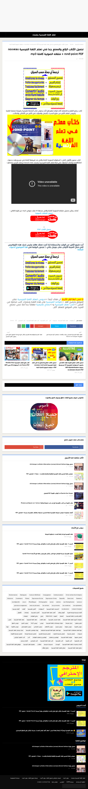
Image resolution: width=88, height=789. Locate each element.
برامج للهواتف (34, 616)
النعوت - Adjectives (51, 616)
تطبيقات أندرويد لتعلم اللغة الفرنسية (72, 619)
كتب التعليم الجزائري (19, 637)
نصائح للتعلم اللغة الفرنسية (58, 648)
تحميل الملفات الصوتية (44, 213)
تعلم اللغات (43, 619)
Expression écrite (37, 598)
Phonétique (32, 602)
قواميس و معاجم (53, 637)
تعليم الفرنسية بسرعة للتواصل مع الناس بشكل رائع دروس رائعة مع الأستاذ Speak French (47, 553)
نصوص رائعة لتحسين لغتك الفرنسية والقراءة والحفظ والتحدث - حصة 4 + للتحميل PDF (49, 474)
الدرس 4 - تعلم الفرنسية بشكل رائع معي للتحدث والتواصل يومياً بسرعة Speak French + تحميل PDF (45, 573)
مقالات (39, 644)
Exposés (62, 598)
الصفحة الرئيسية (79, 44)
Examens (79, 598)
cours (24, 602)
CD (16, 320)
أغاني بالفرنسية (32, 609)
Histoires (10, 598)
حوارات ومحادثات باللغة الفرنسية (54, 623)
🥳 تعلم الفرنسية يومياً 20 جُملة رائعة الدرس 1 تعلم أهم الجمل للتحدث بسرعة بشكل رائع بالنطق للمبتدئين (45, 730)
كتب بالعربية (69, 641)
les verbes (46, 605)
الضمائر (61, 616)
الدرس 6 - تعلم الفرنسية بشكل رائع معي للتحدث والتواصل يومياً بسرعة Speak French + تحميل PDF (45, 544)
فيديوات (54, 320)
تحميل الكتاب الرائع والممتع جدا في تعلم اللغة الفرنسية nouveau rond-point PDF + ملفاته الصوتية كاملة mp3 (44, 365)
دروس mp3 (34, 623)
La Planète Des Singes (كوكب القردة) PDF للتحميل (58, 493)
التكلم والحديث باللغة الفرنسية (74, 616)
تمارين (9, 619)
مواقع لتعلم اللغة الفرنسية (14, 644)
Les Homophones (68, 602)
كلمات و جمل (24, 641)
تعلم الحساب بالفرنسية (54, 619)
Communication (58, 595)
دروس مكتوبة (15, 627)
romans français (77, 609)
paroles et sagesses (20, 605)
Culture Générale (34, 595)
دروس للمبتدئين (38, 627)
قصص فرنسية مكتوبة (16, 634)
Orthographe (43, 602)
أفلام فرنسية (16, 609)
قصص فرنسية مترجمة (30, 634)
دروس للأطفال (49, 627)
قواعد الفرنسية (53, 301)
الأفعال (19, 612)
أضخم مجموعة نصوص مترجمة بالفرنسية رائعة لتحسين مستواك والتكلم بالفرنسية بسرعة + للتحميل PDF (44, 512)
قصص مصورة (78, 637)
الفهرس (62, 782)
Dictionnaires (13, 595)
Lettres (58, 602)
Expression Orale (51, 598)
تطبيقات (25, 616)
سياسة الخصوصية (15, 778)
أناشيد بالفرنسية (35, 612)
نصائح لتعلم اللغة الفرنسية (75, 648)
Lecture (79, 602)
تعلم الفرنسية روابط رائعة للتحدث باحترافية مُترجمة (59, 534)
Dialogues (23, 595)
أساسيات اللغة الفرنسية (53, 609)
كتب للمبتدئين (21, 320)
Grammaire (19, 598)
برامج (42, 616)
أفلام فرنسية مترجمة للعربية (74, 612)
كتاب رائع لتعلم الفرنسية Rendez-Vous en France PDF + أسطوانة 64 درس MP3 (17, 364)
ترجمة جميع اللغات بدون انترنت (30, 778)
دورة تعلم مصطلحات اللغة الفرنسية (73, 630)
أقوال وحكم (61, 612)
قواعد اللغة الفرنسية (66, 637)
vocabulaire (65, 609)
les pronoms (56, 605)
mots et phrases (35, 605)
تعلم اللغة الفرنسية (63, 320)
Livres (71, 44)
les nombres (66, 605)
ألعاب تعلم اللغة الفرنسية (48, 612)
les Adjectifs (16, 602)
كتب (50, 320)
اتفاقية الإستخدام (80, 782)
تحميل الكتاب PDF (44, 229)
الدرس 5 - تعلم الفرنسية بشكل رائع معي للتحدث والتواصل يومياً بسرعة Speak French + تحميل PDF (45, 563)
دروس (41, 623)
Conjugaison (47, 595)
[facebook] (64, 447)
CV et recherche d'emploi (74, 595)
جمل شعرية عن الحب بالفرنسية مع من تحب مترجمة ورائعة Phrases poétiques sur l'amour (47, 503)
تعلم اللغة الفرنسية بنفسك (44, 35)
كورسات (57, 644)
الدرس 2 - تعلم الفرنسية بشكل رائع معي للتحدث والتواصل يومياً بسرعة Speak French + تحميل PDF (47, 721)
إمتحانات (26, 612)
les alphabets (77, 605)
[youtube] (24, 447)
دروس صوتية (68, 627)
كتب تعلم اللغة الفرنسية (33, 320)
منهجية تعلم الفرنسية (29, 644)
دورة (7, 627)
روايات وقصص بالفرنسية (32, 630)
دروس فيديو (59, 627)
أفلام (23, 609)
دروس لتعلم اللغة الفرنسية (31, 299)
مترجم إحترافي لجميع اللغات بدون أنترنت (50, 778)
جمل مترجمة (69, 623)
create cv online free (43, 782)
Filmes (27, 598)
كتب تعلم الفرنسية (64, 304)
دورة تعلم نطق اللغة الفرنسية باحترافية (51, 630)
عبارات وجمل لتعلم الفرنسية (16, 630)
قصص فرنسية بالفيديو (44, 634)
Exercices (70, 598)
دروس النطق (15, 623)
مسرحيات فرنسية (48, 644)
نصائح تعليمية (43, 304)
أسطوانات (72, 320)
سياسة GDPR (70, 782)
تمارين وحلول (78, 623)
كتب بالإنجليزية (78, 641)
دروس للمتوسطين (26, 627)
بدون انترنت (66, 778)
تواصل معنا (55, 782)
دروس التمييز (24, 623)
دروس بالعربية (78, 627)
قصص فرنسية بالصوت (59, 634)
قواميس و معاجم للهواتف (39, 637)
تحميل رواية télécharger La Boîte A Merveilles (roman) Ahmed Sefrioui (51, 464)
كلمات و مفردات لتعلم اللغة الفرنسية (72, 644)
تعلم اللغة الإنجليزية (32, 619)
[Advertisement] (44, 16)
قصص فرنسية (71, 634)
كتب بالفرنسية (44, 320)
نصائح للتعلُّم (45, 648)
